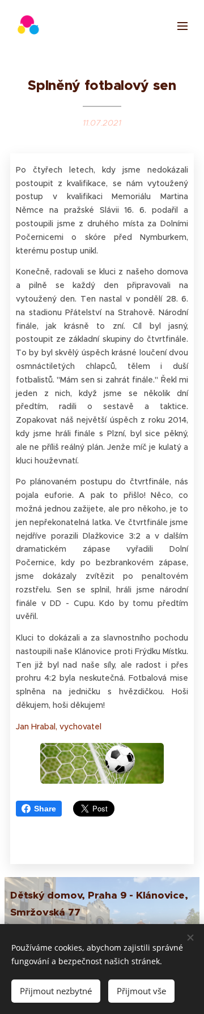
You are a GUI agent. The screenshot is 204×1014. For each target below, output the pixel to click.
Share (45, 808)
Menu (182, 25)
